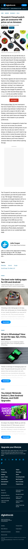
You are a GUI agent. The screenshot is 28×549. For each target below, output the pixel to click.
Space (17, 474)
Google (15, 265)
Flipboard (1, 463)
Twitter (9, 459)
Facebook (1, 459)
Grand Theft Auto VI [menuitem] (5, 8)
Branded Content (20, 494)
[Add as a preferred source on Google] (4, 28)
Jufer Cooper (5, 25)
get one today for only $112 (17, 222)
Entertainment (4, 481)
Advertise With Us (5, 495)
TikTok (16, 459)
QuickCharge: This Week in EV (8, 268)
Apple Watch (21, 71)
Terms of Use (4, 534)
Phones (3, 469)
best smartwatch (21, 60)
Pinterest (19, 459)
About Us (3, 490)
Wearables (3, 265)
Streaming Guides (20, 477)
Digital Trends (8, 7)
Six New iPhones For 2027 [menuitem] (16, 8)
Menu (1, 5)
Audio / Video (4, 477)
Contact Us (3, 492)
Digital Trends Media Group (8, 539)
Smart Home (4, 479)
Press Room (18, 528)
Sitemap (18, 531)
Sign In (24, 5)
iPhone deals (12, 228)
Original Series (19, 484)
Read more (6, 322)
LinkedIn (23, 459)
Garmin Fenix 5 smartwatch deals (13, 73)
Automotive (4, 484)
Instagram (5, 459)
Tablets (17, 469)
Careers (3, 525)
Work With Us (4, 528)
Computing (4, 472)
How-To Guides (19, 481)
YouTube (12, 459)
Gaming (3, 474)
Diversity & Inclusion (6, 531)
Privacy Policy (19, 525)
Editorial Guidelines (5, 498)
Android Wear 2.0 (9, 104)
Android (10, 265)
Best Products (19, 479)
